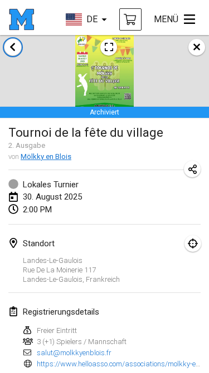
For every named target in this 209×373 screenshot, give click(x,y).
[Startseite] (21, 19)
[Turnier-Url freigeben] (192, 169)
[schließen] (196, 47)
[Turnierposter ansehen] (108, 47)
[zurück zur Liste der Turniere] (12, 47)
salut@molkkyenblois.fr (74, 353)
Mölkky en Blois (46, 156)
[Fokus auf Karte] (192, 243)
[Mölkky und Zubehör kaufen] (130, 19)
